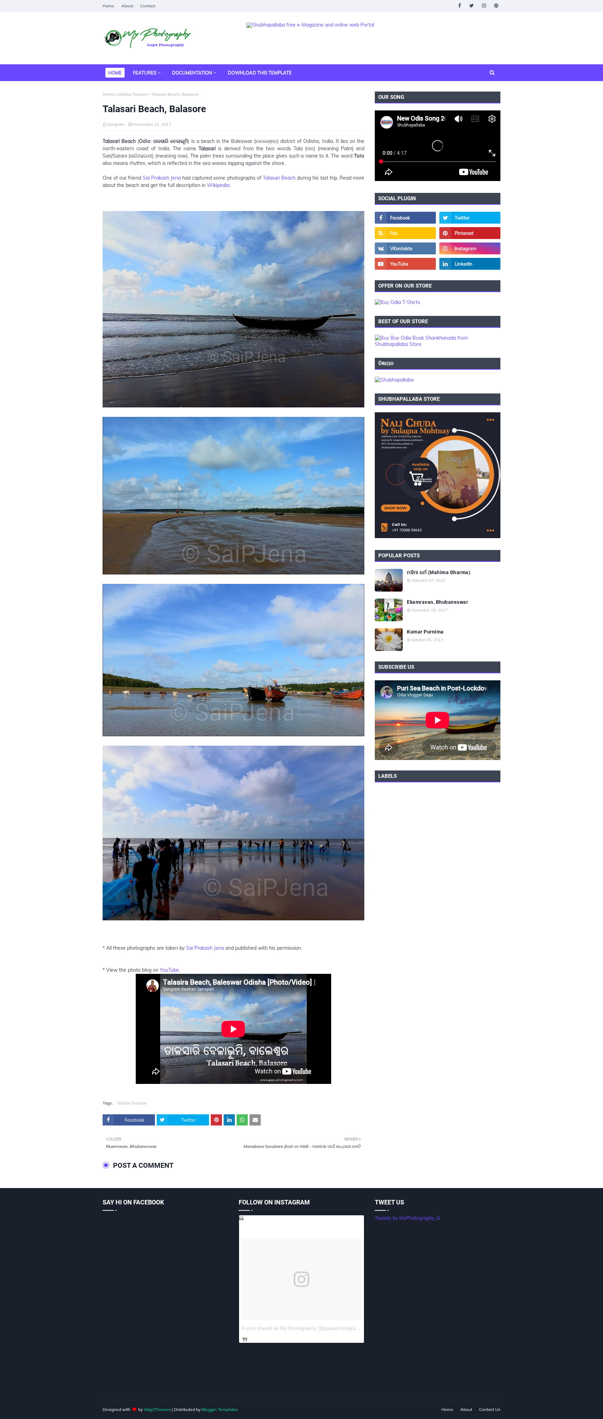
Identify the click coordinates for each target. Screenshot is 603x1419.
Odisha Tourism (133, 94)
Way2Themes (157, 1409)
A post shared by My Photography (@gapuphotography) (303, 1328)
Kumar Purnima (425, 632)
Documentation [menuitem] (192, 72)
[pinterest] (496, 5)
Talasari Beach (279, 178)
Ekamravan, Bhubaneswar (437, 602)
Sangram (116, 124)
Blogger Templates (220, 1409)
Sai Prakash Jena (162, 178)
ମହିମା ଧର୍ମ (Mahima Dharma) (438, 572)
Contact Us (489, 1409)
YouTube (169, 970)
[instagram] (483, 5)
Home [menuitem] (115, 72)
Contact (147, 5)
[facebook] (459, 5)
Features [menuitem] (144, 72)
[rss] (405, 233)
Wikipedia (218, 185)
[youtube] (405, 264)
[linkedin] (469, 264)
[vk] (405, 248)
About (127, 5)
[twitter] (471, 5)
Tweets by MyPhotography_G (407, 1218)
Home (108, 5)
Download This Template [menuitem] (260, 72)
